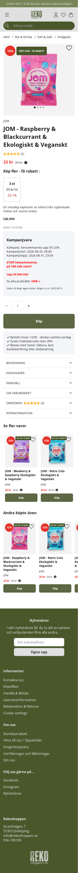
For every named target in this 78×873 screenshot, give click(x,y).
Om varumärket (18, 393)
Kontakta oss (13, 680)
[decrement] (6, 306)
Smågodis (64, 37)
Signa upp (39, 652)
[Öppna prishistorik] (25, 163)
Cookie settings (15, 713)
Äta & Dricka (23, 37)
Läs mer (9, 218)
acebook (11, 780)
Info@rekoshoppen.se (20, 835)
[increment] (29, 306)
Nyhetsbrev (12, 793)
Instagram (11, 787)
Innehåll (13, 383)
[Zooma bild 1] (39, 80)
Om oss (9, 760)
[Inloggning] (55, 15)
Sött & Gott (44, 37)
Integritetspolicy (16, 747)
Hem (6, 37)
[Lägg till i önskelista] (69, 48)
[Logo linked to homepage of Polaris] (36, 15)
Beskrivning (15, 363)
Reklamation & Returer (21, 706)
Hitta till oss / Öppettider (22, 740)
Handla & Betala (15, 693)
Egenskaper (15, 373)
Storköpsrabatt (15, 733)
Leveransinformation (19, 700)
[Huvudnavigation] (7, 15)
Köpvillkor (11, 686)
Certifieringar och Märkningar (26, 753)
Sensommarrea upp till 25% (40, 247)
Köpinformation (19, 413)
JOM (6, 121)
